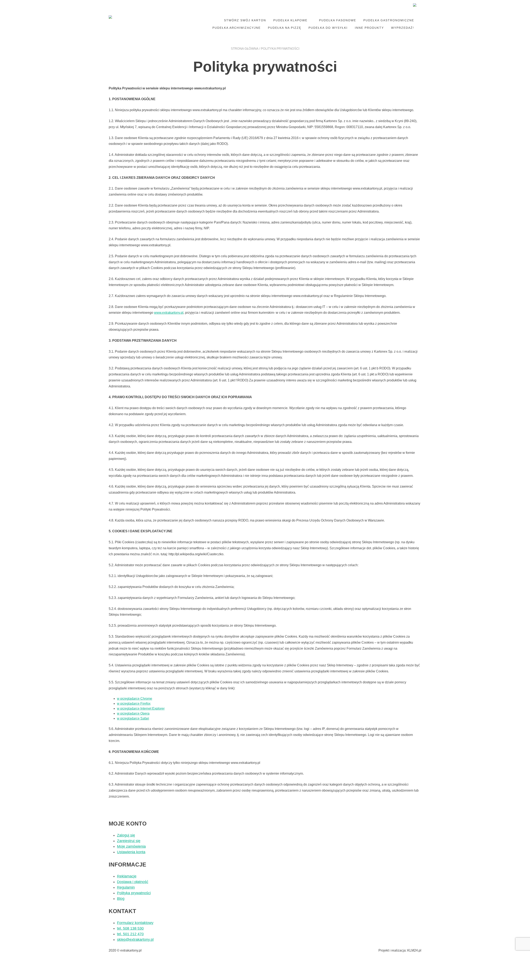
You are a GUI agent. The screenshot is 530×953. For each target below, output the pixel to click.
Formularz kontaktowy (135, 923)
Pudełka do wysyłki (328, 27)
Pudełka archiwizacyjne (236, 27)
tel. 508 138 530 (130, 928)
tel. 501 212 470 (130, 934)
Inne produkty (369, 27)
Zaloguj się (126, 835)
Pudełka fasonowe (337, 20)
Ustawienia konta (131, 852)
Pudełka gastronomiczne (388, 20)
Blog (120, 899)
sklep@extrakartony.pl (135, 939)
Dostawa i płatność (132, 882)
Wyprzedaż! (402, 27)
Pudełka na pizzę (284, 27)
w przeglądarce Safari (133, 718)
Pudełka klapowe (290, 20)
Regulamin (126, 887)
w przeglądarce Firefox (134, 703)
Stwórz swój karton (245, 20)
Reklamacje (126, 876)
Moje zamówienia (131, 846)
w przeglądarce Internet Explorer (141, 708)
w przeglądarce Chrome (134, 698)
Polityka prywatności (134, 893)
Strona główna (244, 48)
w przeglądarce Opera (133, 713)
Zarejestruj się (128, 841)
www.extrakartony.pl (168, 312)
